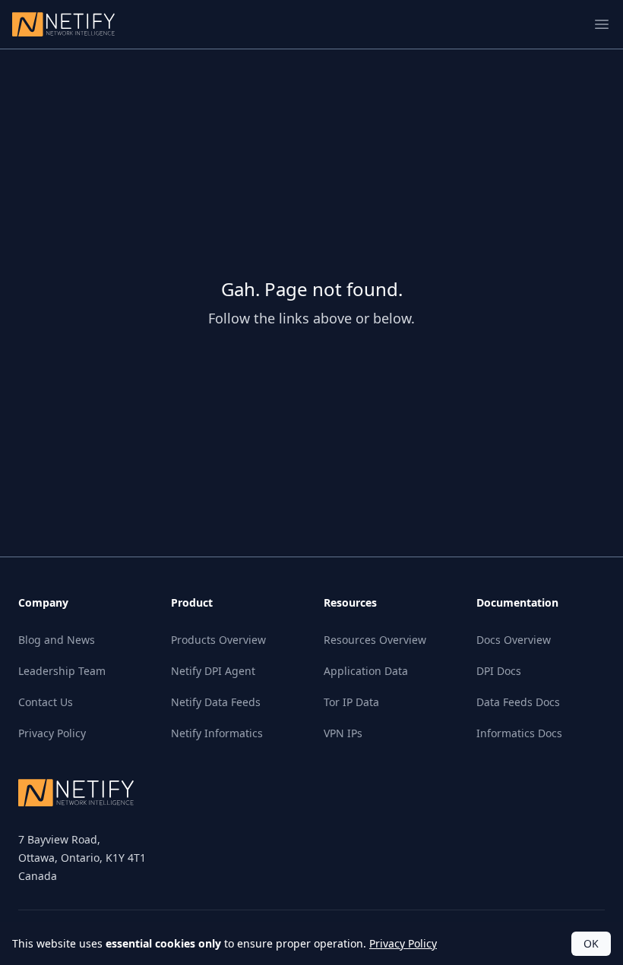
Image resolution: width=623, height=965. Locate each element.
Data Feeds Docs (518, 702)
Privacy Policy (52, 733)
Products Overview (218, 639)
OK (591, 943)
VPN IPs (343, 733)
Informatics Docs (519, 733)
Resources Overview (375, 639)
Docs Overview (513, 639)
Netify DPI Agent (213, 671)
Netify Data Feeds (216, 702)
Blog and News (56, 639)
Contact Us (45, 702)
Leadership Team (62, 671)
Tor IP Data (351, 702)
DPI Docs (498, 671)
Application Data (366, 671)
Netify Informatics (217, 733)
